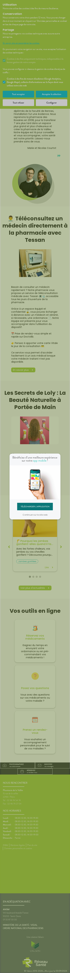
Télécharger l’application (35, 506)
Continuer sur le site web (35, 514)
